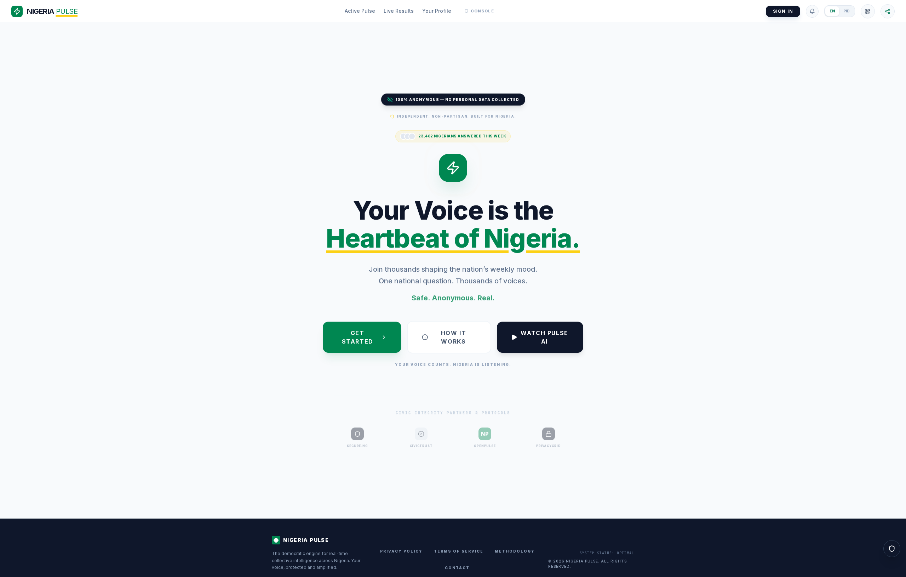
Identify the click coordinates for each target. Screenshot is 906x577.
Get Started (357, 337)
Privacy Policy (401, 551)
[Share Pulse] (888, 11)
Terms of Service (458, 551)
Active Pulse (360, 11)
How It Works (453, 337)
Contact (457, 568)
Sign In (783, 11)
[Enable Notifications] (812, 11)
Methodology (515, 551)
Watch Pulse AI (544, 337)
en (832, 11)
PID (846, 11)
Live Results (399, 11)
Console (482, 11)
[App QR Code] (868, 11)
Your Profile (436, 11)
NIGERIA (52, 11)
